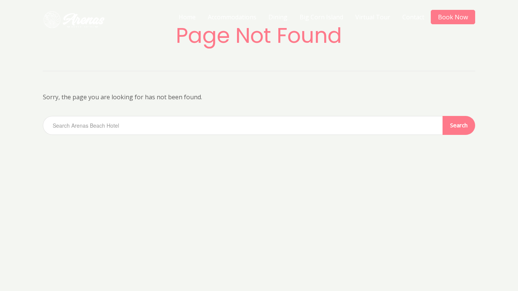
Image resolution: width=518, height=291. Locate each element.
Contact (413, 17)
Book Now (453, 17)
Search (459, 125)
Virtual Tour (372, 17)
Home (187, 17)
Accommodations (232, 17)
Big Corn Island (321, 17)
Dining (277, 17)
